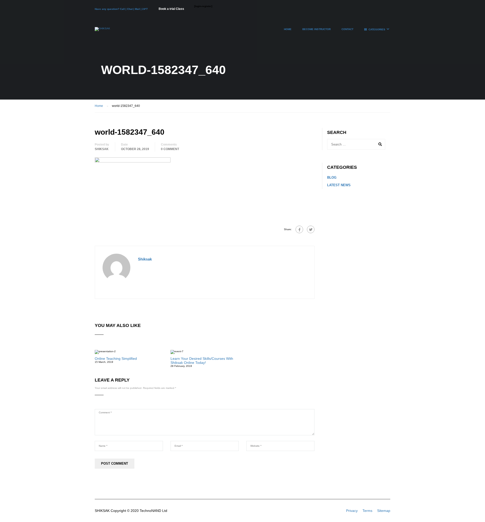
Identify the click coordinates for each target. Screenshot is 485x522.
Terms (367, 511)
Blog (331, 177)
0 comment (170, 149)
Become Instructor (316, 29)
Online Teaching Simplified (116, 359)
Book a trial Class (171, 9)
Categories (377, 29)
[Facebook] (299, 229)
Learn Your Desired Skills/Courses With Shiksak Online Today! (202, 361)
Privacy (352, 511)
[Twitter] (310, 229)
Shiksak (102, 149)
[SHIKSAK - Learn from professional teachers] (102, 31)
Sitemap (383, 511)
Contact (347, 29)
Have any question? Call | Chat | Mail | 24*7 (122, 9)
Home (288, 29)
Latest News (339, 185)
